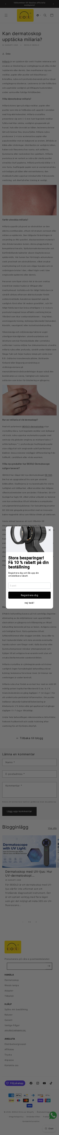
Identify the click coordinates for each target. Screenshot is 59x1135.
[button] (29, 595)
